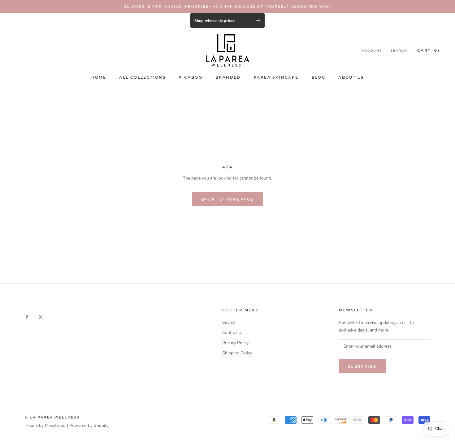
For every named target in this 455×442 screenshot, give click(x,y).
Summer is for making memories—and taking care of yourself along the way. (227, 6)
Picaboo (190, 77)
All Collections (142, 77)
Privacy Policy (235, 343)
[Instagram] (41, 316)
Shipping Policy (237, 353)
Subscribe (362, 366)
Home (98, 77)
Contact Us (233, 333)
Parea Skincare (276, 77)
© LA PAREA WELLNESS (52, 417)
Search (399, 51)
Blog (319, 77)
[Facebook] (27, 316)
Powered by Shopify (89, 425)
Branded (228, 77)
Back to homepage (227, 199)
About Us (351, 77)
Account (372, 51)
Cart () (428, 50)
